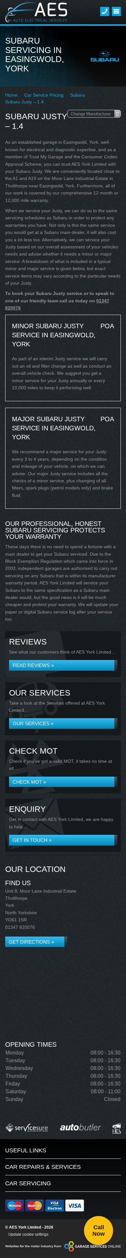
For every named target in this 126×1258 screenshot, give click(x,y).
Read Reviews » (33, 665)
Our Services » (33, 723)
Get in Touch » (32, 840)
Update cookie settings (28, 1234)
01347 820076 (20, 927)
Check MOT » (29, 782)
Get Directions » (31, 942)
